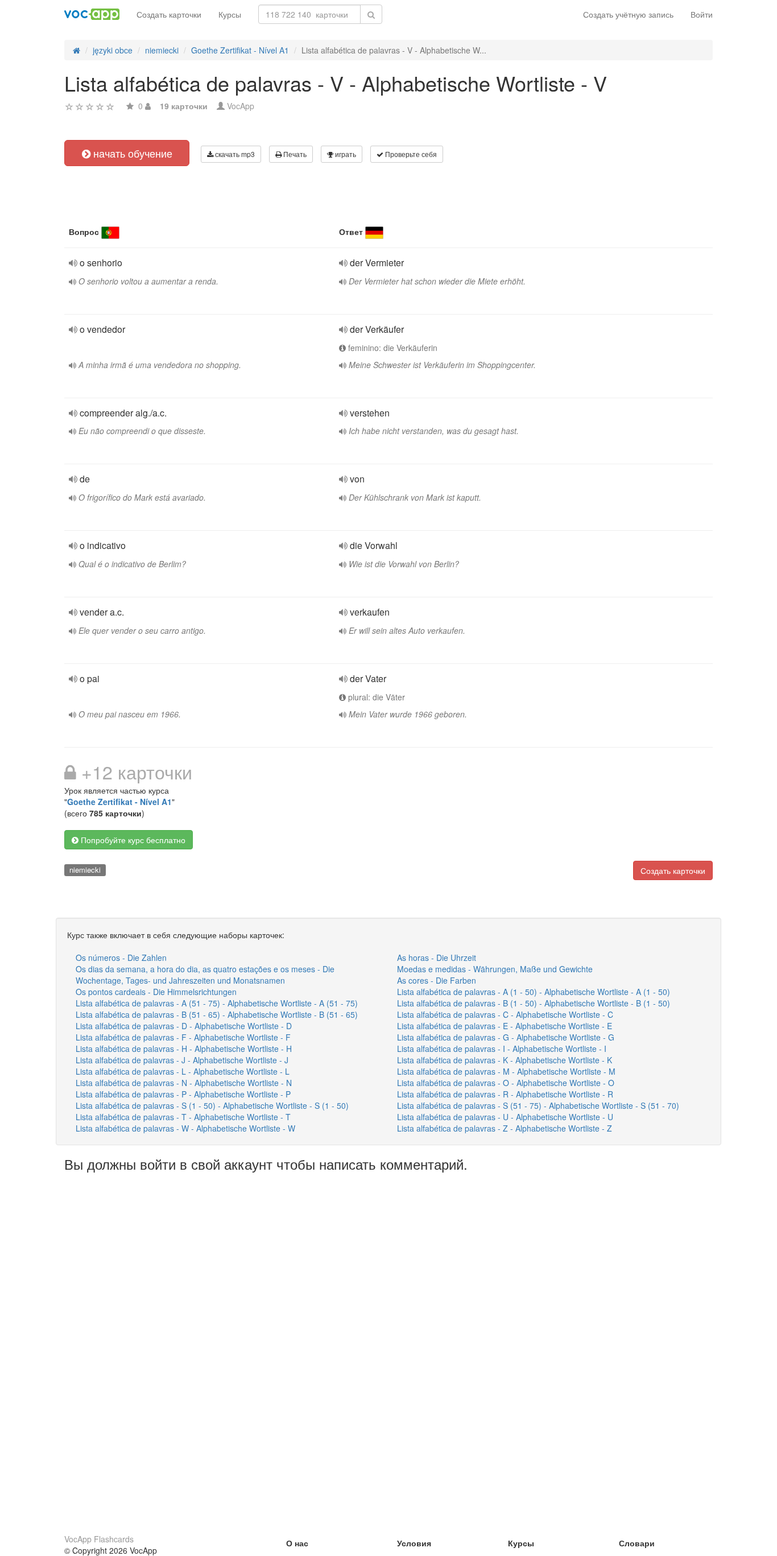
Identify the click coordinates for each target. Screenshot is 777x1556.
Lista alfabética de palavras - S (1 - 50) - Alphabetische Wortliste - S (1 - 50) (212, 1105)
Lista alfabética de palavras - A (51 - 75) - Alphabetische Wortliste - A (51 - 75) (217, 1003)
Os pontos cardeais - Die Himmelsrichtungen (156, 991)
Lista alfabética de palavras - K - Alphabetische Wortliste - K (504, 1060)
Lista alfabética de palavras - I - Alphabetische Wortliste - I (501, 1048)
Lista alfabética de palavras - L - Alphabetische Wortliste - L (183, 1071)
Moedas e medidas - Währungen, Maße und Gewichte (495, 969)
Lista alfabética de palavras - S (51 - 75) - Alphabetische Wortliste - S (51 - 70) (538, 1105)
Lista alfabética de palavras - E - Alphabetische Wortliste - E (504, 1025)
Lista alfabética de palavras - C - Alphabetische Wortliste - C (505, 1014)
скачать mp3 (234, 154)
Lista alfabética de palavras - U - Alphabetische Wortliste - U (505, 1116)
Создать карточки (169, 14)
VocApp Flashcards (99, 1539)
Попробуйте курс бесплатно (131, 839)
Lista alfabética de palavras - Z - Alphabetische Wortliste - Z (504, 1128)
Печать (294, 154)
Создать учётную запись (628, 14)
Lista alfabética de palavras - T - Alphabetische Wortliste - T (183, 1116)
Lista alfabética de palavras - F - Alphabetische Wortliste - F (183, 1037)
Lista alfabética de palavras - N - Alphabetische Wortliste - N (184, 1082)
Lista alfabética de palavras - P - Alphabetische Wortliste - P (183, 1094)
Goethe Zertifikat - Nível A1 (119, 801)
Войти (702, 14)
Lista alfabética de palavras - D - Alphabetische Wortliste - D (184, 1025)
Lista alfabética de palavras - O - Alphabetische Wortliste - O (505, 1082)
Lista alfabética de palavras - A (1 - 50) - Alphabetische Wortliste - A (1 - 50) (533, 991)
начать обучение (131, 153)
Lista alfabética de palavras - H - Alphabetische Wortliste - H (184, 1048)
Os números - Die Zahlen (121, 957)
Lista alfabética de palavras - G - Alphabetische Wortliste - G (505, 1037)
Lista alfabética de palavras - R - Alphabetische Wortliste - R (505, 1094)
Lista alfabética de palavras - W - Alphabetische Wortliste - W (185, 1128)
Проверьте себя (410, 154)
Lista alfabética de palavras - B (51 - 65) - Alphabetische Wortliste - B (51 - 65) (217, 1014)
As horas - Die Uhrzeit (436, 957)
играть (344, 154)
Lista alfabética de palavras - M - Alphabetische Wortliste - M (506, 1071)
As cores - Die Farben (436, 980)
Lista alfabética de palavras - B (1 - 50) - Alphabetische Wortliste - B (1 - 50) (533, 1003)
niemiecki (85, 869)
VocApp (240, 106)
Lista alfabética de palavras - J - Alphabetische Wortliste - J (182, 1060)
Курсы (229, 14)
